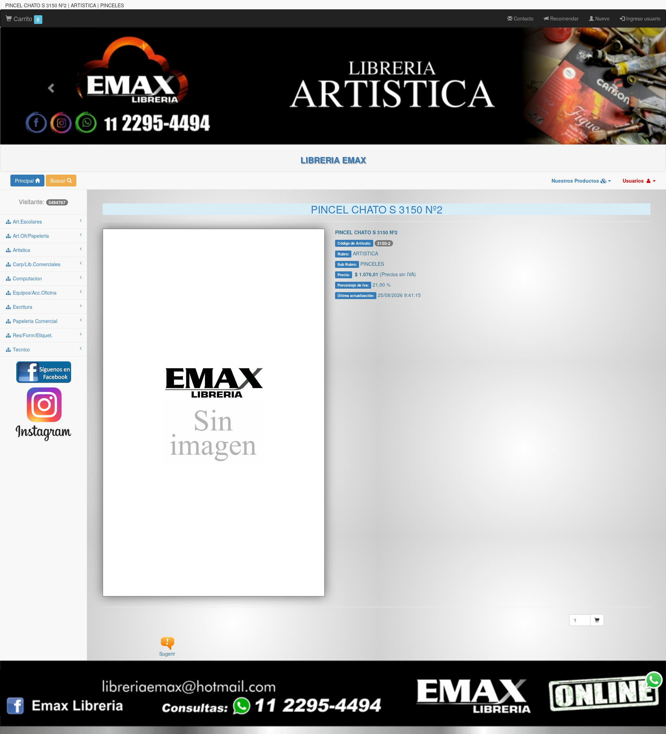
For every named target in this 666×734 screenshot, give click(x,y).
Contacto (522, 18)
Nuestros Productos (576, 180)
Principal (25, 180)
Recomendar (564, 18)
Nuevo (601, 18)
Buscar (58, 180)
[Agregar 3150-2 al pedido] (597, 620)
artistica (20, 249)
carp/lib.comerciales (35, 264)
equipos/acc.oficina (34, 292)
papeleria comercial (34, 320)
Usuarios (634, 180)
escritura (21, 306)
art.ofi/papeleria (30, 235)
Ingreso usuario (642, 18)
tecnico (20, 349)
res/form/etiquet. (32, 335)
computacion (26, 278)
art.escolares (26, 221)
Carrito (26, 18)
